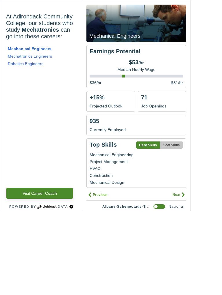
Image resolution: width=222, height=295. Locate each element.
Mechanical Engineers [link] (29, 48)
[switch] (159, 206)
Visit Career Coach (40, 193)
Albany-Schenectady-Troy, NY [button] (126, 207)
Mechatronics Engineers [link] (30, 56)
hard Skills (148, 145)
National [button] (177, 207)
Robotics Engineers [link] (25, 63)
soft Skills (171, 145)
